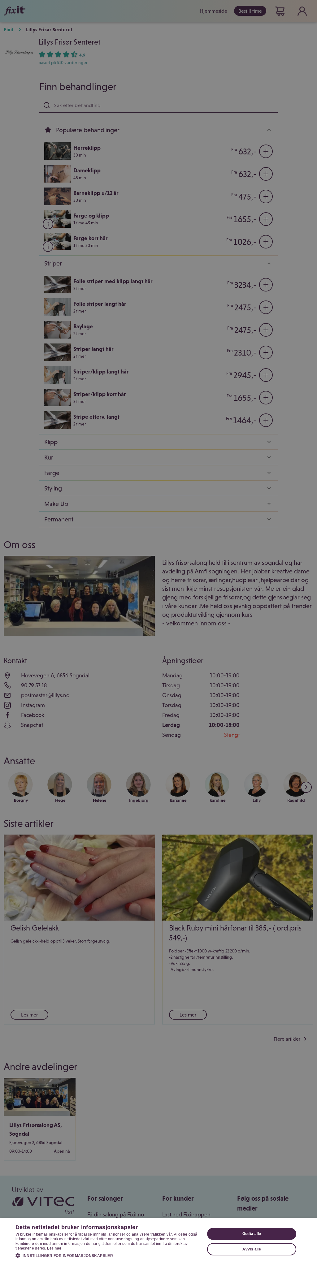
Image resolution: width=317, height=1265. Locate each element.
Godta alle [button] (251, 1234)
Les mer (54, 1248)
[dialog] (158, 1241)
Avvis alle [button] (251, 1249)
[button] (107, 1255)
